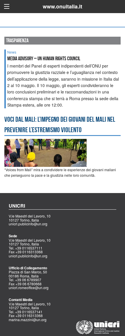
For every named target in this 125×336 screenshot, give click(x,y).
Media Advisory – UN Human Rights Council (43, 58)
